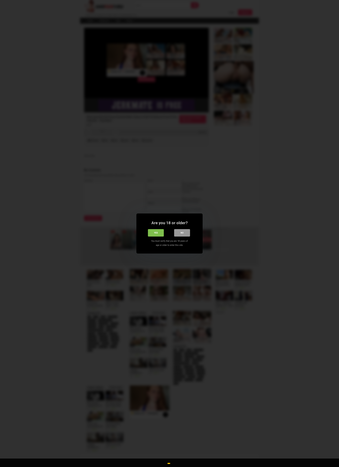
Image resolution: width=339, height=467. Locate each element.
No (182, 233)
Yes (156, 233)
